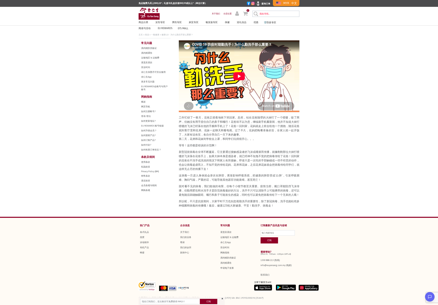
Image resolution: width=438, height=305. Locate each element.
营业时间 (224, 247)
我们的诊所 (185, 247)
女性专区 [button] (160, 22)
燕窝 (142, 237)
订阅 (208, 301)
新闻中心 (184, 252)
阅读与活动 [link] (145, 28)
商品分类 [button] (143, 22)
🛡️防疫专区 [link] (270, 22)
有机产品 (144, 247)
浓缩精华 (144, 242)
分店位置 (227, 13)
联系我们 (265, 275)
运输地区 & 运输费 (229, 237)
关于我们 (216, 13)
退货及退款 (225, 232)
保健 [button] (227, 22)
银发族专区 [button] (212, 22)
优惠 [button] (256, 22)
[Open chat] (430, 297)
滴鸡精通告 (225, 263)
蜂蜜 (142, 252)
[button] (237, 14)
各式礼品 (144, 232)
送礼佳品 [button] (241, 22)
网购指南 (224, 252)
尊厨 (182, 242)
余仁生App (225, 242)
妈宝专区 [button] (193, 22)
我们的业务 (185, 237)
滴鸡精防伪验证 (228, 257)
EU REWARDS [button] (165, 28)
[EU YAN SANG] (149, 13)
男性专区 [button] (177, 22)
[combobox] (275, 14)
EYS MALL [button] (183, 28)
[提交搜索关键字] (255, 13)
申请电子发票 (227, 268)
